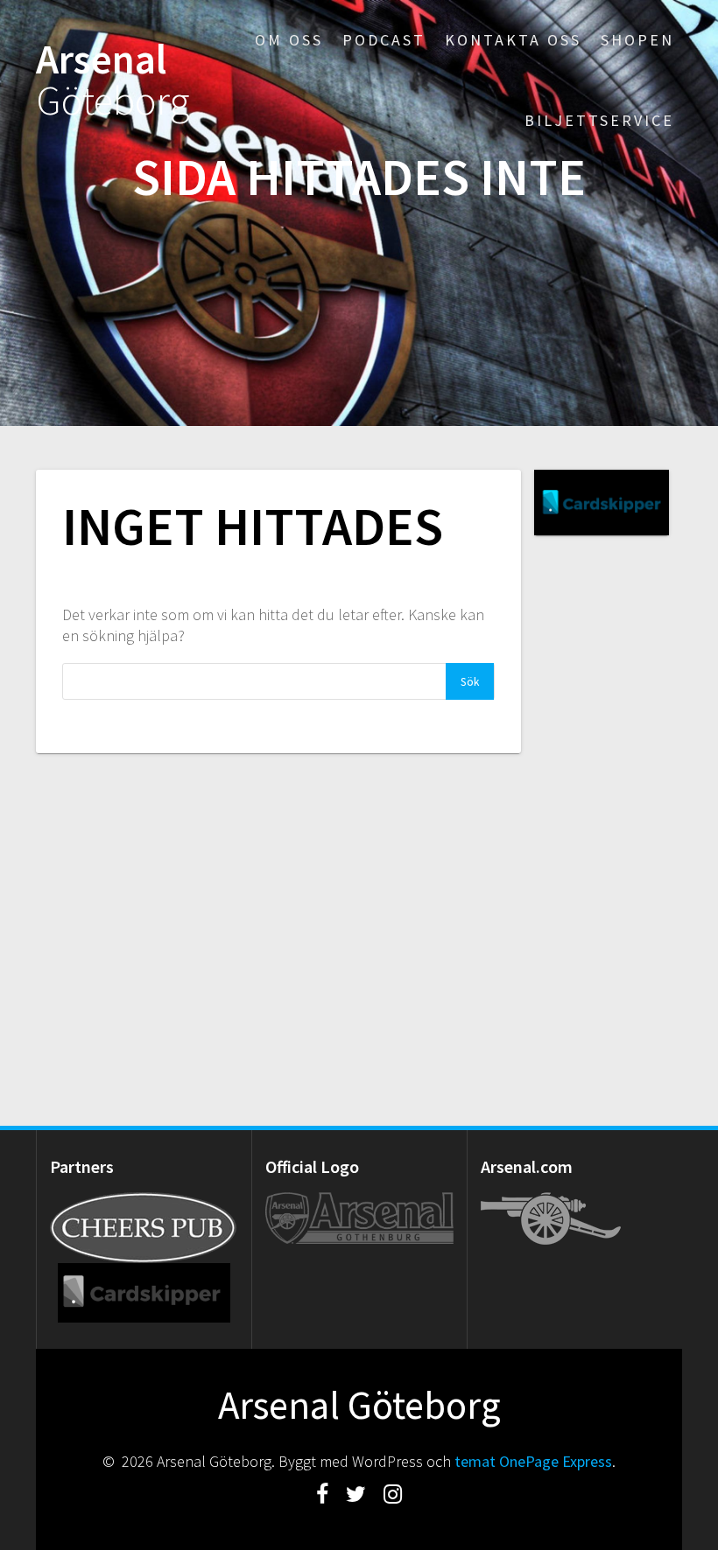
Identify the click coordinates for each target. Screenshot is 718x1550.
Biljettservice (599, 120)
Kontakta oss (513, 40)
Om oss (289, 40)
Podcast (384, 40)
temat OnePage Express (533, 1461)
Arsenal (113, 80)
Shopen (637, 40)
